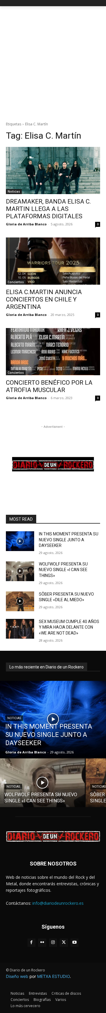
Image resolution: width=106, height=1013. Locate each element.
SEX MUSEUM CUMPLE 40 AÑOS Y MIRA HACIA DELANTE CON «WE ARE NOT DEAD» (69, 627)
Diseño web (17, 976)
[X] (64, 943)
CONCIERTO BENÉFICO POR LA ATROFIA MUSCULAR (49, 386)
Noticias (14, 191)
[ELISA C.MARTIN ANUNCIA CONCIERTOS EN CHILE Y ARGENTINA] (53, 261)
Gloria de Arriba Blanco (26, 224)
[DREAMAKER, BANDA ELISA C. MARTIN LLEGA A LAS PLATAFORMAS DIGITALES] (53, 170)
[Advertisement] (53, 62)
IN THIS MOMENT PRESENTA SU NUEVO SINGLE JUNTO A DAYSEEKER (68, 540)
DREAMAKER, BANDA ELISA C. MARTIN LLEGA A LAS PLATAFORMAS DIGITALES (48, 209)
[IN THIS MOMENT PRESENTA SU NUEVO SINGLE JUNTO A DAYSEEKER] (20, 541)
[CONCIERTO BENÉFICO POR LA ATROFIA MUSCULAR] (53, 351)
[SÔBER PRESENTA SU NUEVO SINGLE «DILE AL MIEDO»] (20, 601)
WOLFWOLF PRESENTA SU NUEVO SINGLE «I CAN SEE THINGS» (63, 570)
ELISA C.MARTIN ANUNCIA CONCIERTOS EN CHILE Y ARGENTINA (44, 299)
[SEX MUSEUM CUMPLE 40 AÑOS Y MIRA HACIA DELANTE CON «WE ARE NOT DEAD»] (20, 629)
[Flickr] (42, 943)
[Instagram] (53, 943)
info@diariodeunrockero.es (58, 903)
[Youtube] (75, 943)
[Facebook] (32, 943)
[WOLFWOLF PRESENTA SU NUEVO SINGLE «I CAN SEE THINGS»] (20, 571)
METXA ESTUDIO (53, 976)
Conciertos (16, 282)
